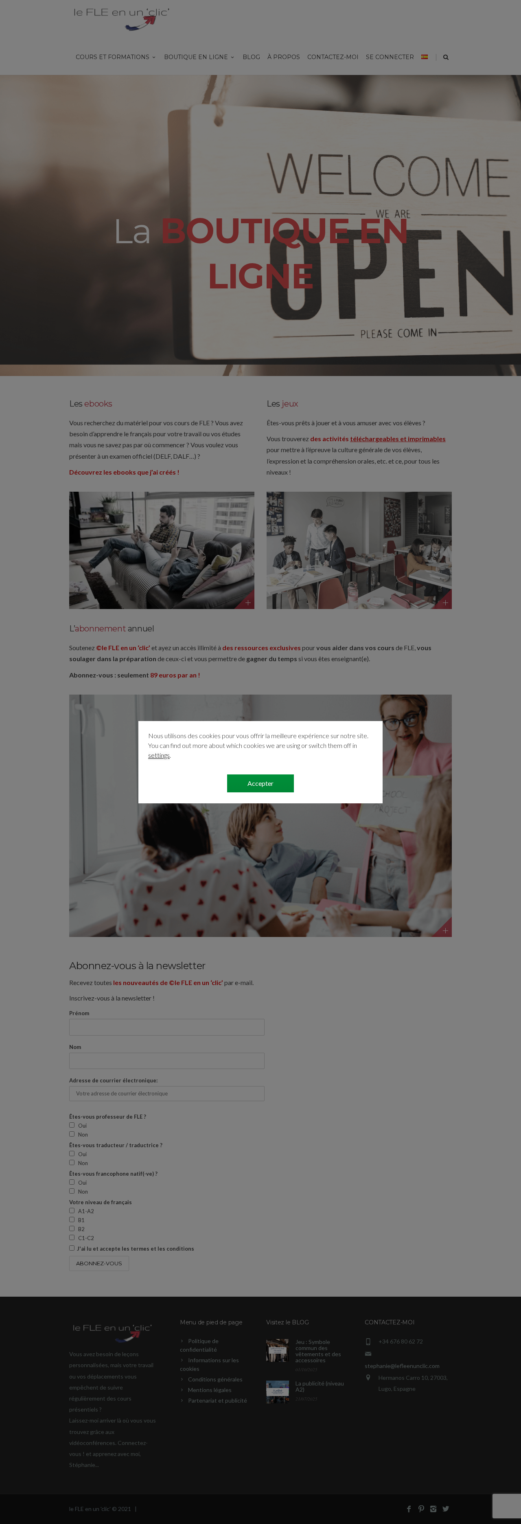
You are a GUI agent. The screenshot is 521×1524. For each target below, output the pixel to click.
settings (159, 755)
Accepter (260, 783)
